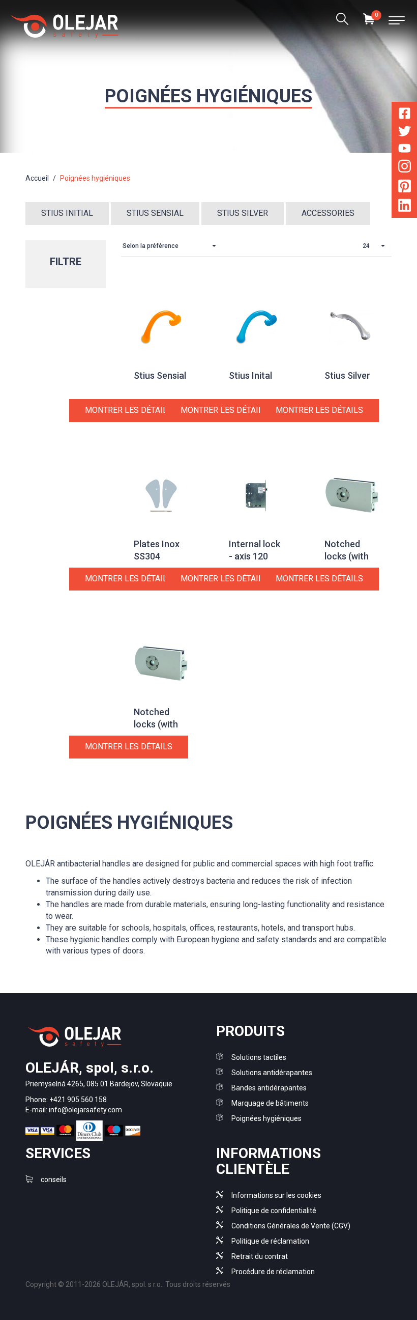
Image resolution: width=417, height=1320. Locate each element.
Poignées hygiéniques (266, 1118)
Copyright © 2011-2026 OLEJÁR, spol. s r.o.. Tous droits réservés (127, 1284)
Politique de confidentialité (273, 1210)
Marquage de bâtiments (270, 1103)
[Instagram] (404, 168)
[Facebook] (404, 115)
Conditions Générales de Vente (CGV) (290, 1226)
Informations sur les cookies (276, 1195)
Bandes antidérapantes (269, 1088)
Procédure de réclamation (273, 1272)
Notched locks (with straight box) (160, 724)
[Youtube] (404, 150)
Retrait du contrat (259, 1256)
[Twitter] (404, 133)
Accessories (328, 213)
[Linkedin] (404, 207)
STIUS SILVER (242, 213)
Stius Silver (347, 375)
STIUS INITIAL (67, 213)
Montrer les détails (128, 410)
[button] (172, 246)
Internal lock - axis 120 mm (254, 556)
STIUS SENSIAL (155, 213)
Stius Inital (250, 375)
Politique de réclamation (270, 1241)
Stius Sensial (160, 375)
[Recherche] (342, 20)
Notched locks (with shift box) (346, 556)
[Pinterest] (404, 187)
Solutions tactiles (258, 1057)
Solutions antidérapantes (271, 1073)
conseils (54, 1179)
